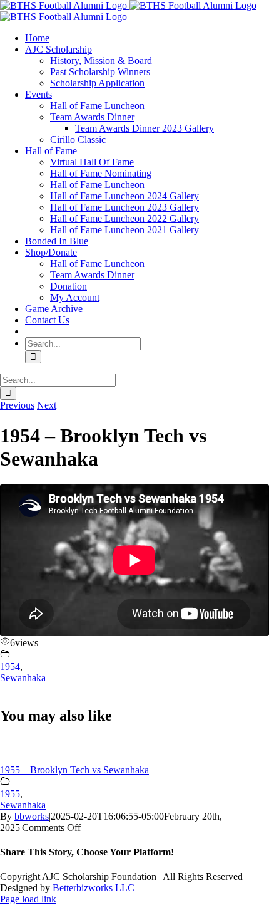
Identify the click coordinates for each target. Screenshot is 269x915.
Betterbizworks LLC (93, 887)
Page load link (28, 899)
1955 (10, 793)
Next (46, 405)
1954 (10, 666)
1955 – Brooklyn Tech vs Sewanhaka (74, 770)
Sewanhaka (23, 677)
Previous (17, 405)
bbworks (31, 816)
